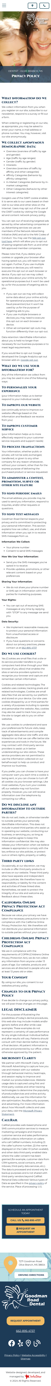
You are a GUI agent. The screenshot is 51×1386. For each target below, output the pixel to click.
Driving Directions (31, 1275)
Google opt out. (29, 360)
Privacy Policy (12, 1355)
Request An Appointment (26, 1230)
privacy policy (36, 1183)
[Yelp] (22, 1345)
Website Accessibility (33, 1355)
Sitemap (25, 1358)
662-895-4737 (29, 647)
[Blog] (38, 1345)
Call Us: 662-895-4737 (25, 1220)
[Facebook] (13, 1345)
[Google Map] (30, 1345)
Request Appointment (25, 1320)
